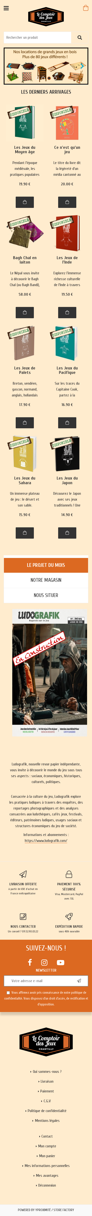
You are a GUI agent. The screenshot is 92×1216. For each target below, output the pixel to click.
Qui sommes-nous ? (47, 1071)
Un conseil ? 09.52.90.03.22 (23, 929)
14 (67, 515)
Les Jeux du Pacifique (67, 370)
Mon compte (47, 1146)
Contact (47, 1136)
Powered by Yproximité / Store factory (46, 1210)
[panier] (85, 8)
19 (24, 184)
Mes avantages (47, 1175)
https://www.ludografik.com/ (46, 840)
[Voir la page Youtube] (60, 962)
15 (24, 515)
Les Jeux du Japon (67, 480)
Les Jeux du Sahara (24, 480)
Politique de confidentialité (47, 1111)
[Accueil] (46, 16)
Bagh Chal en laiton (25, 260)
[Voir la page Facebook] (30, 962)
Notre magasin (46, 580)
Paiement (47, 1091)
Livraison (47, 1081)
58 (25, 294)
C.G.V (47, 1101)
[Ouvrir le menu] (6, 8)
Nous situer (46, 595)
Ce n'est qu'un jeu (67, 149)
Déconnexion (47, 1185)
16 (67, 405)
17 (24, 405)
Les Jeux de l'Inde (67, 260)
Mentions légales (47, 1120)
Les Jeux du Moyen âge (24, 149)
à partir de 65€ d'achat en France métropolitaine (23, 888)
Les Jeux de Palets (24, 370)
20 (67, 184)
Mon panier (47, 1156)
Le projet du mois (46, 565)
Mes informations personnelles (47, 1166)
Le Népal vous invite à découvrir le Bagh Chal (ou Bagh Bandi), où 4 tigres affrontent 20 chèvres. (25, 279)
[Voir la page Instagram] (44, 962)
